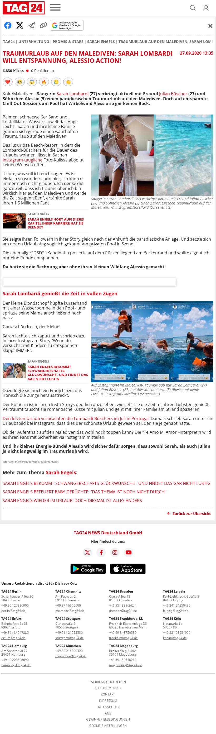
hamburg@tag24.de (16, 665)
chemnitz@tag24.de (70, 610)
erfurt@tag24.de (13, 638)
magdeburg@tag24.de (125, 665)
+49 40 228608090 (15, 659)
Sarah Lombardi (73, 94)
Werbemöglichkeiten (108, 682)
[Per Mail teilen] (31, 25)
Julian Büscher (173, 94)
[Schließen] (210, 26)
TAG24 (9, 42)
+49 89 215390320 (69, 651)
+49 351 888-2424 (122, 605)
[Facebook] (101, 552)
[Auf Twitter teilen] (19, 25)
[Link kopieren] (43, 25)
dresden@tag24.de (123, 610)
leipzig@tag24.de (175, 610)
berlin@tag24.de (13, 610)
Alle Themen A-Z (108, 688)
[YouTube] (128, 552)
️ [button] (7, 82)
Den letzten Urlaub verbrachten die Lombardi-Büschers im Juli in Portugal (76, 418)
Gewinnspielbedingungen (108, 719)
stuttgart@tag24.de (69, 638)
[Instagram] (115, 552)
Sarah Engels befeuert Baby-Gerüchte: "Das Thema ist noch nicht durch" (84, 492)
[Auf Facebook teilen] (8, 25)
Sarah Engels (101, 42)
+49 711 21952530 (69, 632)
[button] (206, 7)
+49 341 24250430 (176, 605)
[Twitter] (87, 552)
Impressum (108, 701)
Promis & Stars (68, 42)
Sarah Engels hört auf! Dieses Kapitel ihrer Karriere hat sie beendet (56, 223)
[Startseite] (24, 8)
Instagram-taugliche (22, 160)
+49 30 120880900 (15, 605)
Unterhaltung (33, 42)
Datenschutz (108, 707)
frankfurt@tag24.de (123, 638)
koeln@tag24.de (175, 638)
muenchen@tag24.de (71, 656)
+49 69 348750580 (122, 632)
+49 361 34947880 (15, 632)
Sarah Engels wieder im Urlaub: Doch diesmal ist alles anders (72, 500)
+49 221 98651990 (176, 632)
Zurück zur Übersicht (192, 513)
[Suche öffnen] (192, 7)
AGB (108, 713)
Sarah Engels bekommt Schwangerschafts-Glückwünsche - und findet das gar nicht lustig (58, 373)
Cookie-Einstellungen (108, 726)
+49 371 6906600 (68, 605)
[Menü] (55, 8)
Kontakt (108, 694)
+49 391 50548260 (122, 659)
